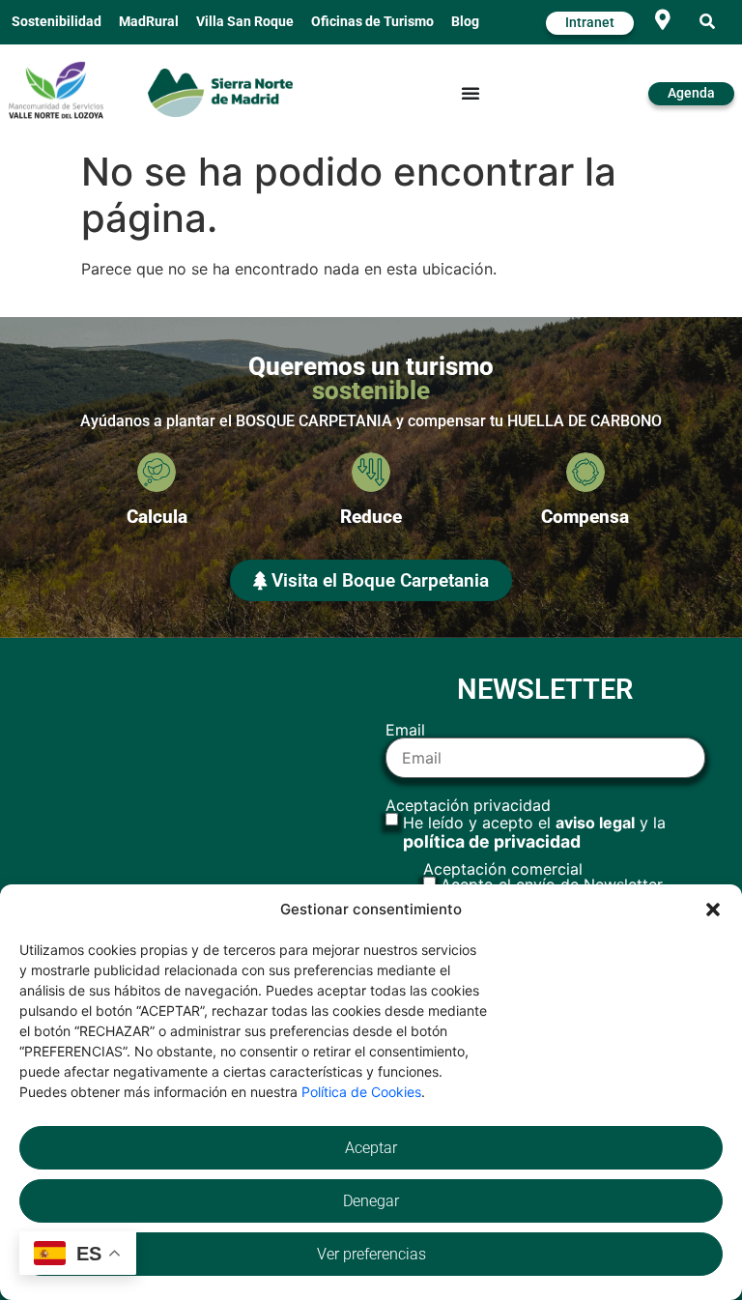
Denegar (371, 1201)
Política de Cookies (361, 1091)
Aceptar (371, 1148)
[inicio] (220, 92)
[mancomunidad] (56, 90)
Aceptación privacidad (525, 824)
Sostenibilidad (56, 22)
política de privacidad (492, 841)
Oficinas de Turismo (372, 22)
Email (405, 730)
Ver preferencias (371, 1254)
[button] (713, 909)
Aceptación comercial (543, 876)
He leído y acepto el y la (534, 832)
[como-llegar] (662, 20)
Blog (465, 22)
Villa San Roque (245, 22)
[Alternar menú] (470, 92)
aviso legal (595, 822)
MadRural (149, 22)
